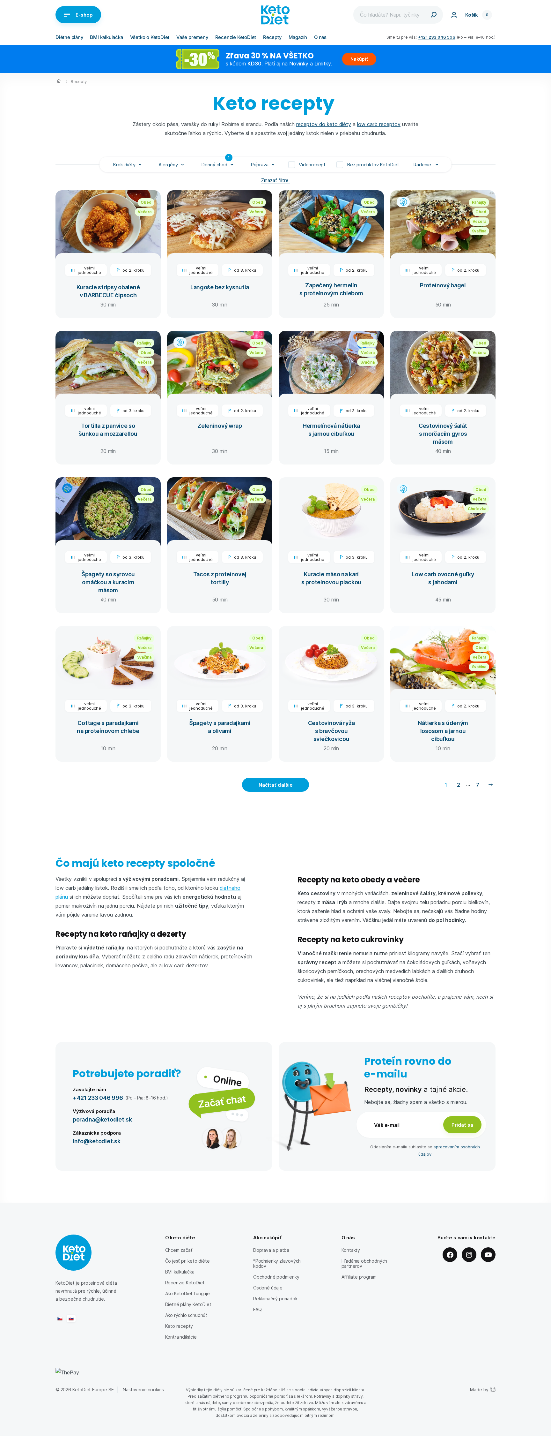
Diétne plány (69, 37)
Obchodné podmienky (276, 1277)
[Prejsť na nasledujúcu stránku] (490, 785)
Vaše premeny (192, 37)
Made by (479, 1390)
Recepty (272, 37)
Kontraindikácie (181, 1337)
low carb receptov (378, 124)
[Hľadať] (434, 15)
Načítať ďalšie (276, 785)
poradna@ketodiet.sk (102, 1119)
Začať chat (221, 1101)
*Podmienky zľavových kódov (277, 1263)
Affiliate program (359, 1277)
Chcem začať (179, 1250)
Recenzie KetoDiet (235, 37)
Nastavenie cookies (143, 1390)
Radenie (422, 164)
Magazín (298, 37)
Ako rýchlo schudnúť (186, 1315)
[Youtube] (488, 1254)
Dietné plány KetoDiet (188, 1304)
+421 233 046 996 (436, 37)
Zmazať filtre (275, 180)
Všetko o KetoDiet (150, 37)
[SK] (71, 1318)
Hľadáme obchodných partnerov (364, 1263)
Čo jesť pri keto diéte (187, 1261)
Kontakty (351, 1250)
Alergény (168, 164)
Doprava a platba (271, 1250)
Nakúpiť (359, 59)
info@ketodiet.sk (97, 1141)
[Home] (59, 82)
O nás (320, 37)
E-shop (84, 14)
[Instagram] (469, 1254)
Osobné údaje (268, 1288)
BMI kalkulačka (106, 37)
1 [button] (445, 784)
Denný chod (215, 162)
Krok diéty (124, 164)
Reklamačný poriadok (275, 1299)
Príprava (259, 164)
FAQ (257, 1309)
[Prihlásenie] (454, 15)
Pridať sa (462, 1125)
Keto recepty (179, 1326)
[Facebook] (450, 1254)
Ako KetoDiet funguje (187, 1293)
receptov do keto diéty (323, 124)
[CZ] (59, 1318)
